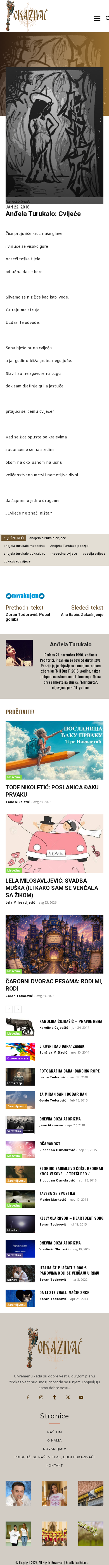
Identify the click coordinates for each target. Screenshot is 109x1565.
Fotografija (15, 1083)
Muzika (12, 1230)
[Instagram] (41, 1397)
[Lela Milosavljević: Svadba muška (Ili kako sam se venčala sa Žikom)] (54, 843)
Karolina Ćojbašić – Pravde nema (70, 1021)
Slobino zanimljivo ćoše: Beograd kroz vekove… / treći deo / (71, 1171)
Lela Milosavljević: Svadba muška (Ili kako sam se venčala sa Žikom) (52, 888)
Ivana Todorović (52, 1077)
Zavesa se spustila (57, 1193)
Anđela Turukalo (71, 644)
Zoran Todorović (19, 996)
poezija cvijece (94, 553)
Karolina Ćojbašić (53, 1027)
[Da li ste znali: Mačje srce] (20, 1298)
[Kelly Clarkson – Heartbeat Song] (20, 1224)
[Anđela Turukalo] (20, 666)
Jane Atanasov (51, 1125)
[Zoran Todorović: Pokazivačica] (90, 1493)
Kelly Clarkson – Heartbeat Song (71, 1218)
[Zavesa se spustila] (20, 1199)
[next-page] (18, 1009)
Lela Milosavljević (20, 902)
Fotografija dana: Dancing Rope (69, 1071)
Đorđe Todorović (52, 1100)
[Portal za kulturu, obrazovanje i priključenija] (27, 15)
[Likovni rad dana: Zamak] (20, 1052)
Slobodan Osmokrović (57, 1150)
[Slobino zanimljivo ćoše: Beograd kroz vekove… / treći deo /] (20, 1174)
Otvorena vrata (17, 1058)
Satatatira (14, 1131)
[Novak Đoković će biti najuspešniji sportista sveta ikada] (18, 1493)
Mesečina (14, 777)
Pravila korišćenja (76, 1562)
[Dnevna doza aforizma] (20, 1125)
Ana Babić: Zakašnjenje (82, 614)
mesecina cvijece (64, 553)
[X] (68, 1397)
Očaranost (49, 1143)
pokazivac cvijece (17, 561)
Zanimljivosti (16, 1106)
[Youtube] (81, 1397)
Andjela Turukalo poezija (69, 545)
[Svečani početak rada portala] (54, 1533)
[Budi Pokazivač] (18, 1533)
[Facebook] (28, 1397)
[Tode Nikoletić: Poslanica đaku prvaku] (54, 750)
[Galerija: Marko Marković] (90, 1533)
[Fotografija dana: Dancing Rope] (20, 1077)
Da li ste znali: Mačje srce (64, 1292)
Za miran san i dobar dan (63, 1094)
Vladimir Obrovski (54, 1249)
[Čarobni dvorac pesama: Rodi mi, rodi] (54, 944)
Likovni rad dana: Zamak (61, 1046)
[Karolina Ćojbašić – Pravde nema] (20, 1027)
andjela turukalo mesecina (24, 545)
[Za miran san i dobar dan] (20, 1100)
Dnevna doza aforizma (60, 1119)
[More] (69, 580)
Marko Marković (52, 1199)
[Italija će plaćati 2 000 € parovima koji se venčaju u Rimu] (20, 1273)
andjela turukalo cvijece (47, 538)
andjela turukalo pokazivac (24, 553)
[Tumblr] (54, 1397)
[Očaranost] (20, 1149)
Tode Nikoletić (18, 802)
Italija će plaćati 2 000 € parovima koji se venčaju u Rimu (69, 1270)
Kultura (12, 1280)
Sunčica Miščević (53, 1052)
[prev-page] (9, 1009)
